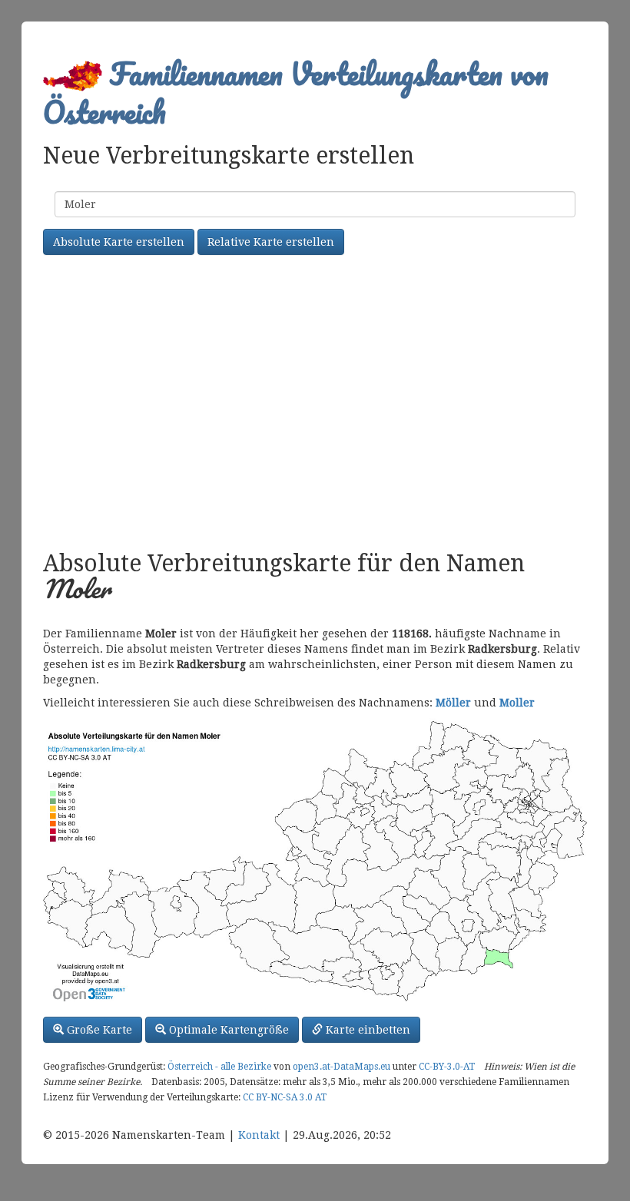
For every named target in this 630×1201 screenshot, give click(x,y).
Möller (453, 702)
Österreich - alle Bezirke (219, 1066)
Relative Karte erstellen (270, 242)
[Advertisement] (315, 404)
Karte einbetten (366, 1030)
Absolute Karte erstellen (118, 242)
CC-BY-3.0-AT (447, 1066)
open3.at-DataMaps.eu (341, 1066)
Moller (517, 702)
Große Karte (98, 1030)
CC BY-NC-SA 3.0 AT (285, 1097)
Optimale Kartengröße (227, 1030)
